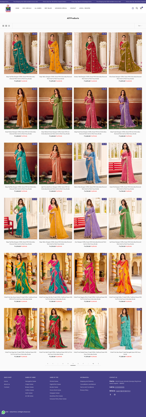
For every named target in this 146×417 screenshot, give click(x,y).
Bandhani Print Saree (56, 396)
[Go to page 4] (47, 363)
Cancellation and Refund (88, 384)
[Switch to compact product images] (9, 26)
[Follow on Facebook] (110, 394)
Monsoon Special (61, 8)
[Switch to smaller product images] (6, 26)
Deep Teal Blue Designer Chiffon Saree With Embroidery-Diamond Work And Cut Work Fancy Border (20, 78)
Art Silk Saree (29, 396)
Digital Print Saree (55, 384)
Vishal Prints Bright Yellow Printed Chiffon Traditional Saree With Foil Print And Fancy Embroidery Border (125, 298)
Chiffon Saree (29, 390)
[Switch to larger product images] (3, 26)
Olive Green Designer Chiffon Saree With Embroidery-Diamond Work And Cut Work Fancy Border (125, 78)
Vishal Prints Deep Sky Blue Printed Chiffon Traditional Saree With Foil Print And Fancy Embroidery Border (55, 298)
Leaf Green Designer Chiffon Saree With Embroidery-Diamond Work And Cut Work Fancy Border (125, 243)
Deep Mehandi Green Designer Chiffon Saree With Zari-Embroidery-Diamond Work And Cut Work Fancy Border (55, 133)
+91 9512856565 (119, 387)
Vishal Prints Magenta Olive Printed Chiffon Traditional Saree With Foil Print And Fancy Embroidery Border (90, 298)
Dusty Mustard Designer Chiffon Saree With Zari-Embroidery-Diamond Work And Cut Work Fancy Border (20, 133)
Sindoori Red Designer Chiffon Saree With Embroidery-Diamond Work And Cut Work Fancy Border (90, 78)
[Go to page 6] (98, 363)
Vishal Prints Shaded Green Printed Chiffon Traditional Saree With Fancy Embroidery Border (90, 353)
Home (17, 8)
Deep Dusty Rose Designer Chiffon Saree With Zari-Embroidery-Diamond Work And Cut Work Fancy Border (90, 133)
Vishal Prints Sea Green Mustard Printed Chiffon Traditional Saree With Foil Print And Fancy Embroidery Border (20, 298)
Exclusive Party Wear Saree (58, 399)
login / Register (84, 8)
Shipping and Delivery (87, 381)
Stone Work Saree (55, 390)
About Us (7, 384)
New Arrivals (26, 8)
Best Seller (48, 8)
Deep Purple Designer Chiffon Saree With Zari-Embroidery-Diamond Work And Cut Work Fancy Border (125, 133)
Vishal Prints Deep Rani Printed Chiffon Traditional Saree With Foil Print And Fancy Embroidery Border (20, 353)
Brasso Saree (29, 387)
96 (93, 363)
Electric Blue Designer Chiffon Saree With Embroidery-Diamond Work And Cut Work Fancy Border (90, 188)
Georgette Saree (30, 381)
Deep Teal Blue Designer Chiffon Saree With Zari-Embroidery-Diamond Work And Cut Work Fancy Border (20, 188)
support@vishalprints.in (123, 391)
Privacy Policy (84, 390)
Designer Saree (54, 393)
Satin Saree (28, 393)
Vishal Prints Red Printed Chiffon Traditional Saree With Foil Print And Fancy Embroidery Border (55, 353)
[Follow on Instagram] (115, 394)
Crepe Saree (29, 384)
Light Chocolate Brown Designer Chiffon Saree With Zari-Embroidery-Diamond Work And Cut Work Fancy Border (55, 188)
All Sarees (38, 8)
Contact (73, 8)
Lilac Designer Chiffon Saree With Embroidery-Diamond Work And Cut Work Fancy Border (90, 243)
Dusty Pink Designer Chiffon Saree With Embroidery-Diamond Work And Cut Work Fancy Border (125, 188)
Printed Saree (54, 381)
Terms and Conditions (87, 387)
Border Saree (54, 387)
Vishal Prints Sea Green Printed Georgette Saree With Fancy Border (125, 353)
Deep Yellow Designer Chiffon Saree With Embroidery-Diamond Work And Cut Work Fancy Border (55, 78)
